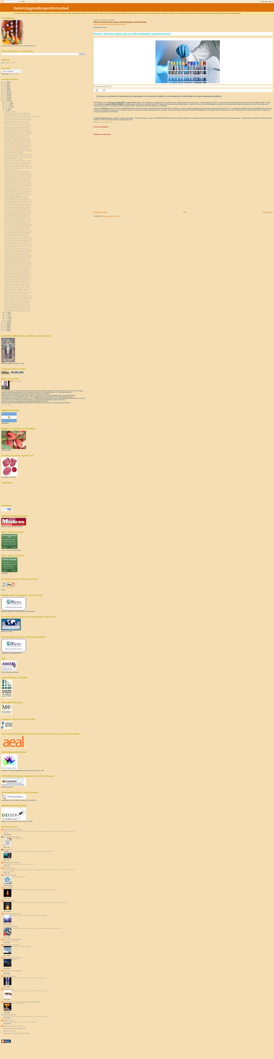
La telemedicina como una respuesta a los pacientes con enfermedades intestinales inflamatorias (37, 928)
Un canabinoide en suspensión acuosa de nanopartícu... (19, 188)
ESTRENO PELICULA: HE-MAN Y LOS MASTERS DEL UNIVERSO (29, 915)
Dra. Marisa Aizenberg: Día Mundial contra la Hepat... (18, 212)
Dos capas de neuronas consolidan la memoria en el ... (18, 125)
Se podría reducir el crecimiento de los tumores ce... (17, 279)
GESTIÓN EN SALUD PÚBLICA (13, 829)
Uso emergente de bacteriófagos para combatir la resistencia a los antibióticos (32, 851)
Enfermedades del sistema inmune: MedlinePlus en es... (18, 157)
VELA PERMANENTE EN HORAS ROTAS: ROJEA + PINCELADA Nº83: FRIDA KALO (34, 889)
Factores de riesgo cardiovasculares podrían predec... (18, 296)
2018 (5, 95)
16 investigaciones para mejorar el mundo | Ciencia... (18, 213)
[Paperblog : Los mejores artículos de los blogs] (6, 510)
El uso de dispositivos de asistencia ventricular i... (17, 147)
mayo (6, 314)
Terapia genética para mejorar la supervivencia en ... (17, 282)
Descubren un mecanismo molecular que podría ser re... (19, 119)
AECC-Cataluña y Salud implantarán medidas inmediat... (18, 201)
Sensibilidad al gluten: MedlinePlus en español (16, 198)
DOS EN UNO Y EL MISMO (11, 941)
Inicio (185, 212)
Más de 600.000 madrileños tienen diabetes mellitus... (18, 141)
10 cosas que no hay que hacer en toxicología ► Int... (18, 163)
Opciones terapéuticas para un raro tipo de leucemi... (18, 221)
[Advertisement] (110, 196)
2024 (5, 85)
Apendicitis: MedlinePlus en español (13, 158)
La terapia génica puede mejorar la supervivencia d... (18, 190)
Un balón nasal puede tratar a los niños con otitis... (17, 248)
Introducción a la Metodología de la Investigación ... (17, 216)
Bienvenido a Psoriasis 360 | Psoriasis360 (16, 1033)
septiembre (8, 107)
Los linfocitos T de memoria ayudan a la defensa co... (18, 144)
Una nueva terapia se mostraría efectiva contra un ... (18, 124)
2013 (5, 323)
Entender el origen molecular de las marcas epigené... (18, 184)
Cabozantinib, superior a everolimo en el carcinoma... (18, 309)
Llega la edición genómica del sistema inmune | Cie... (17, 215)
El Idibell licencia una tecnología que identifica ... (16, 235)
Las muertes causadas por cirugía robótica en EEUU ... (18, 292)
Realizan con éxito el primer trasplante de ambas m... (18, 143)
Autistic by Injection (10, 976)
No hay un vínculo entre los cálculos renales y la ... (17, 171)
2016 (5, 99)
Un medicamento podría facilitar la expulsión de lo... (17, 114)
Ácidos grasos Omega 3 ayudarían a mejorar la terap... (18, 289)
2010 (5, 329)
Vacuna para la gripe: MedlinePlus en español (16, 196)
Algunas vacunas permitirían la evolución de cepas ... (18, 295)
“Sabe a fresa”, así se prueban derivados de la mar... (18, 218)
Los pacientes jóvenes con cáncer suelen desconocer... (18, 191)
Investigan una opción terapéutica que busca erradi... (18, 118)
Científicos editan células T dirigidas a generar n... (17, 290)
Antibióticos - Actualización (11, 169)
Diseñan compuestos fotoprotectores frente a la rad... (18, 265)
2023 (5, 87)
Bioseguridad (8, 849)
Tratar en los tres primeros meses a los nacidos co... (18, 271)
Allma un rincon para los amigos (13, 1026)
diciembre (7, 102)
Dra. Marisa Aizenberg (10, 926)
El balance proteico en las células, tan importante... (17, 301)
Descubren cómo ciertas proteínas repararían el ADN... (18, 224)
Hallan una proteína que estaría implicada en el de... (17, 306)
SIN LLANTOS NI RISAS (18, 1003)
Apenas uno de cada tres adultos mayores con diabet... (18, 251)
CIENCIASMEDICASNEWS (12, 862)
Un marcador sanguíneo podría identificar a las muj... (18, 278)
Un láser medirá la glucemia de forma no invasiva (17, 207)
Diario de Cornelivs (9, 901)
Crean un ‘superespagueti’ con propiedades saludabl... (18, 241)
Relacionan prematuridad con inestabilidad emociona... (18, 281)
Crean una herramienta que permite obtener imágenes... (18, 132)
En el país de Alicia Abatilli (12, 837)
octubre (7, 105)
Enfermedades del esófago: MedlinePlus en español (17, 154)
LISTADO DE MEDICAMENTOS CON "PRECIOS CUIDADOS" (20, 1022)
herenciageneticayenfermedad (41, 8)
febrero (7, 318)
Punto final (6, 972)
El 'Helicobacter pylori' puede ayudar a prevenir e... (17, 253)
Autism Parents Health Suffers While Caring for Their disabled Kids (29, 978)
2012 (5, 325)
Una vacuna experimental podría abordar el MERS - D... (18, 226)
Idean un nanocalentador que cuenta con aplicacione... (18, 133)
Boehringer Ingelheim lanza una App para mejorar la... (18, 202)
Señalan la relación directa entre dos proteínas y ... (17, 122)
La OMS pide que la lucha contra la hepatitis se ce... (17, 270)
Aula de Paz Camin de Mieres (12, 913)
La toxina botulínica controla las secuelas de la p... (17, 287)
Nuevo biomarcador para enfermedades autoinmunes (110, 24)
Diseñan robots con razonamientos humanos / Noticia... (18, 185)
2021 (5, 90)
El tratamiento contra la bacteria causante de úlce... (17, 307)
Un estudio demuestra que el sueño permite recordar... (18, 257)
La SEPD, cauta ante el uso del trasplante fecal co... (17, 260)
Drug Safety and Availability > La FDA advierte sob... (17, 273)
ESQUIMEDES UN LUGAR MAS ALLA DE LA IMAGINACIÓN (22, 1002)
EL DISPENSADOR (9, 868)
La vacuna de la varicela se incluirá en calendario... (17, 227)
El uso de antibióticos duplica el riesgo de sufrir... (16, 136)
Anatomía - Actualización (10, 111)
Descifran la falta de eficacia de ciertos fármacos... (17, 135)
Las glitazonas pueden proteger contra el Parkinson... (18, 262)
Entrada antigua (268, 212)
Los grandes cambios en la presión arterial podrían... (18, 180)
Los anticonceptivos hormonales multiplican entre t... (17, 209)
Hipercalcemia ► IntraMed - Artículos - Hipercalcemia (18, 166)
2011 (5, 327)
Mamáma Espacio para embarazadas (15, 1028)
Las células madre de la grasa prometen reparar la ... (18, 259)
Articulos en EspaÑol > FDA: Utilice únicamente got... (18, 199)
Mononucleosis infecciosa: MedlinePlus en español (17, 160)
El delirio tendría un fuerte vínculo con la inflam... (16, 293)
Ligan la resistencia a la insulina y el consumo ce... (17, 284)
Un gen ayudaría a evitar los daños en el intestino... (17, 121)
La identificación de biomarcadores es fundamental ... (18, 140)
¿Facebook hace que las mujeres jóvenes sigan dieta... (18, 245)
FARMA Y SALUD (9, 1020)
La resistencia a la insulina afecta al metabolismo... (17, 193)
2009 (5, 330)
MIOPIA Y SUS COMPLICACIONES (21, 946)
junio (6, 312)
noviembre (7, 103)
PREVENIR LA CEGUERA (11, 945)
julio (6, 110)
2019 (5, 93)
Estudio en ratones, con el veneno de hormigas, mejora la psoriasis (29, 990)
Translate (15, 74)
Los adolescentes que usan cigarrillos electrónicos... (17, 174)
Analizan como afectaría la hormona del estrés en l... (17, 220)
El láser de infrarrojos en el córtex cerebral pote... (17, 303)
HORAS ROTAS (8, 888)
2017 (5, 97)
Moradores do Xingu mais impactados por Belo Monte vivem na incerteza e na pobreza (26, 1016)
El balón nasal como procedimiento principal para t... (17, 274)
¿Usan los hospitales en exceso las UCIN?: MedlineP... (18, 176)
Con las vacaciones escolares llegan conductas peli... (18, 249)
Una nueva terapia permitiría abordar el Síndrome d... (18, 304)
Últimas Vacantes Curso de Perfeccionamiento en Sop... (18, 267)
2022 (5, 88)
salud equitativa (17, 381)
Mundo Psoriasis (9, 989)
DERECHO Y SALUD (10, 875)
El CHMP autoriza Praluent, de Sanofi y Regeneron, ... (18, 311)
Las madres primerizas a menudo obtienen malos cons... (19, 173)
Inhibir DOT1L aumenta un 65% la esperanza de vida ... (18, 276)
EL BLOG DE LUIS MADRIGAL (13, 939)
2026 (5, 82)
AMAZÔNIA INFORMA (10, 1015)
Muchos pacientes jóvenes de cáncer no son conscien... (19, 246)
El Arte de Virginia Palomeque (13, 958)
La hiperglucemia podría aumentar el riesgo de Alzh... (18, 179)
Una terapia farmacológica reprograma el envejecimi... (18, 205)
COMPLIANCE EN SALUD (19, 876)
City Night (14, 959)
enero (6, 320)
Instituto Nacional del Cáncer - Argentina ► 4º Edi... (17, 162)
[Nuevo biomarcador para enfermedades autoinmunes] (188, 61)
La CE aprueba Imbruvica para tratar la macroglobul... (18, 204)
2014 (5, 322)
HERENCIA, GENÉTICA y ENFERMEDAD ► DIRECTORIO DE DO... (22, 116)
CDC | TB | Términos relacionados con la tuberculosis (18, 151)
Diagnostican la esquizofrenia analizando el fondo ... (17, 127)
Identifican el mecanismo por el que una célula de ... (17, 130)
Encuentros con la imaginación (13, 970)
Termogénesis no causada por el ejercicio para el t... (17, 165)
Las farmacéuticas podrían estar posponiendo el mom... (18, 177)
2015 (5, 100)
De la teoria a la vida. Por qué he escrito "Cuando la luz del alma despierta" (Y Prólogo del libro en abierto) (39, 902)
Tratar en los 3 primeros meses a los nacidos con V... (18, 237)
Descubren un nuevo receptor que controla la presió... (18, 210)
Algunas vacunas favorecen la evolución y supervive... (18, 194)
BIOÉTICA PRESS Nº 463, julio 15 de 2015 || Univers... (18, 149)
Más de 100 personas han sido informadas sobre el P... (18, 240)
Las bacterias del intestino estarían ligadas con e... (17, 223)
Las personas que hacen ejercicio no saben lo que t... (18, 256)
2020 (5, 92)
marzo (6, 317)
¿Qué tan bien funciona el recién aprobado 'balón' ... (17, 113)
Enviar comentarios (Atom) (111, 216)
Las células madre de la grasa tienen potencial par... (17, 229)
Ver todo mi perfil (6, 405)
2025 (5, 83)
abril (6, 315)
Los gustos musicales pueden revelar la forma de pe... (18, 254)
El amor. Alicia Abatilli (17, 838)
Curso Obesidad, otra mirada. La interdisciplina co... (17, 243)
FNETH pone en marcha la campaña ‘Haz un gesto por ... (19, 263)
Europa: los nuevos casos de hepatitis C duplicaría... (18, 285)
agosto (6, 108)
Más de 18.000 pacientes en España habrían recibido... (18, 298)
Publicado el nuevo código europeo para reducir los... (18, 129)
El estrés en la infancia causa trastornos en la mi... (17, 187)
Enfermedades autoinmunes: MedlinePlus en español (18, 155)
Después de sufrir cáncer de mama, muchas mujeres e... (19, 182)
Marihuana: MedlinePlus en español (13, 152)
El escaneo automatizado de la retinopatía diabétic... (17, 232)
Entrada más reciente (100, 212)
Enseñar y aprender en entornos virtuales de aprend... (18, 168)
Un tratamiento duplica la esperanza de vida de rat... (17, 268)
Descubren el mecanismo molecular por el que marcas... (19, 231)
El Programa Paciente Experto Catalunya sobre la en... (18, 146)
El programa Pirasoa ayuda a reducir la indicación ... (17, 138)
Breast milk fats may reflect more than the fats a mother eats (19, 864)
